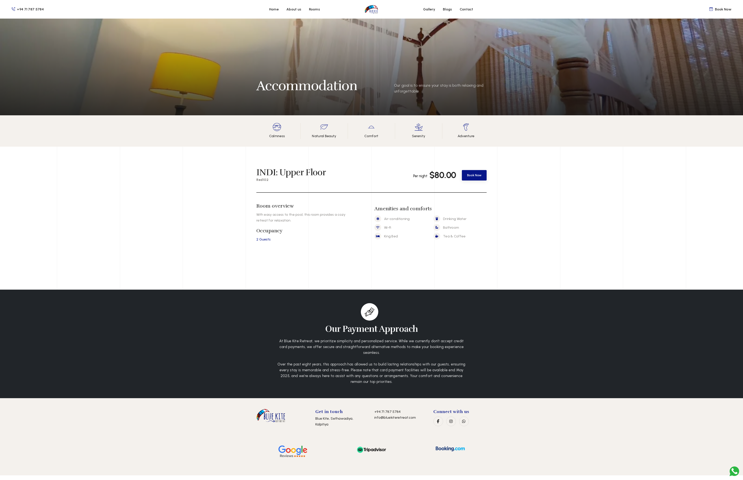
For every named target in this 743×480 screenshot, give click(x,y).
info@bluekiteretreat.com (395, 417)
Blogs (447, 9)
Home (274, 9)
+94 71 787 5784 (30, 9)
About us (293, 9)
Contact (466, 9)
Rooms (314, 9)
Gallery (429, 9)
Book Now (723, 9)
